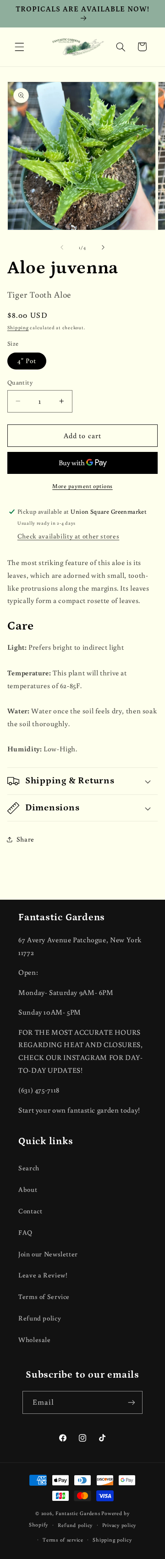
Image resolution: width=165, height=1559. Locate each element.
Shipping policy (112, 1539)
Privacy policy (119, 1524)
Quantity (20, 382)
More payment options (82, 485)
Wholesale (34, 1339)
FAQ (25, 1232)
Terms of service (63, 1539)
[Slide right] (103, 247)
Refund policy (39, 1318)
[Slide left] (62, 247)
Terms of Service (44, 1296)
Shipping (18, 327)
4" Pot (26, 360)
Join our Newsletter (48, 1253)
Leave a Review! (42, 1275)
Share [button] (25, 839)
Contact (30, 1210)
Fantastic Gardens (77, 1513)
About (27, 1189)
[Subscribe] (131, 1402)
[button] (19, 46)
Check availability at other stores (68, 536)
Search (28, 1167)
